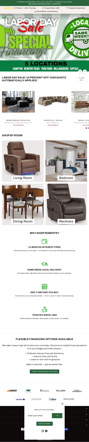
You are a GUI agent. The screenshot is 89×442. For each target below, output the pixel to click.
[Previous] (80, 71)
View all (81, 79)
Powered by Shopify (45, 440)
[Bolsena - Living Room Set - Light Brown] (86, 128)
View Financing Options (44, 371)
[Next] (85, 71)
